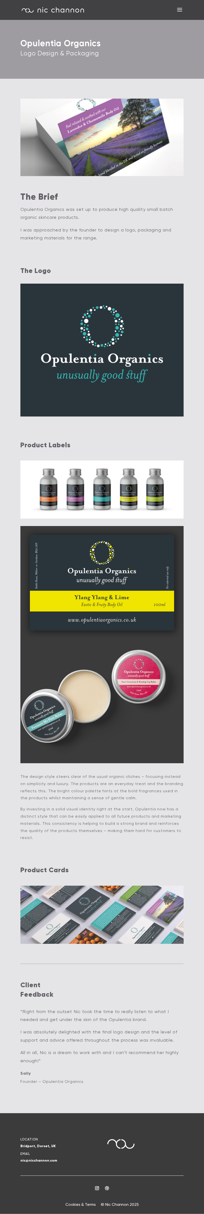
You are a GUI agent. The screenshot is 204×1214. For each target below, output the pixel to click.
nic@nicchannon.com (38, 1160)
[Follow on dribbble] (107, 1188)
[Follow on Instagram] (97, 1188)
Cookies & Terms (80, 1204)
